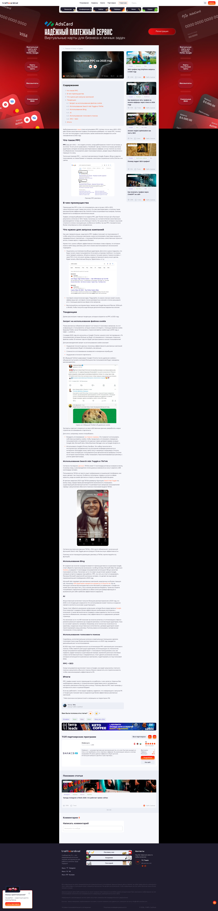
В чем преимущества (74, 94)
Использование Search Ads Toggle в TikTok (84, 106)
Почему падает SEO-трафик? (139, 161)
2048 (135, 77)
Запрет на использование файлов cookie (84, 103)
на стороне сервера (91, 437)
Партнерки (111, 3)
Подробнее (147, 757)
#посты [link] (82, 794)
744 (135, 138)
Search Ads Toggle (110, 480)
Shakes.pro (86, 743)
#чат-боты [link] (139, 188)
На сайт (148, 762)
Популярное (84, 3)
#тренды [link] (75, 794)
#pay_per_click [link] (100, 719)
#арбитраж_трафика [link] (141, 158)
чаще (79, 129)
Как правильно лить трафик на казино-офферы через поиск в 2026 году (141, 102)
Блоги (102, 3)
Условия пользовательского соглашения (76, 907)
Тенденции (70, 100)
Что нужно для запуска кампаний (79, 97)
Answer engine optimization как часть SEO (139, 132)
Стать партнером (12, 904)
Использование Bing (76, 109)
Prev (64, 793)
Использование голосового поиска (82, 116)
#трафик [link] (66, 719)
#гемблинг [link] (147, 96)
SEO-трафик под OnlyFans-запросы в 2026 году (141, 71)
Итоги (68, 122)
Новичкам (123, 3)
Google (118, 608)
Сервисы (94, 3)
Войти (211, 3)
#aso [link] (82, 719)
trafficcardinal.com (82, 892)
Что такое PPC (71, 91)
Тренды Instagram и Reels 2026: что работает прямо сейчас (85, 798)
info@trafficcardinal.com (139, 901)
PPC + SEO (72, 119)
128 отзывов (149, 746)
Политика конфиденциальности (115, 907)
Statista (65, 570)
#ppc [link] (75, 719)
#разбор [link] (89, 794)
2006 (71, 805)
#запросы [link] (138, 66)
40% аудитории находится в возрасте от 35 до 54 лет (92, 583)
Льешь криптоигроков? (15, 895)
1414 (135, 169)
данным (81, 466)
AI (68, 113)
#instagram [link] (67, 794)
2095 (135, 200)
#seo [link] (89, 719)
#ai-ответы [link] (144, 127)
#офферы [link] (138, 96)
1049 (135, 108)
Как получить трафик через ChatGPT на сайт (138, 193)
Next (154, 793)
